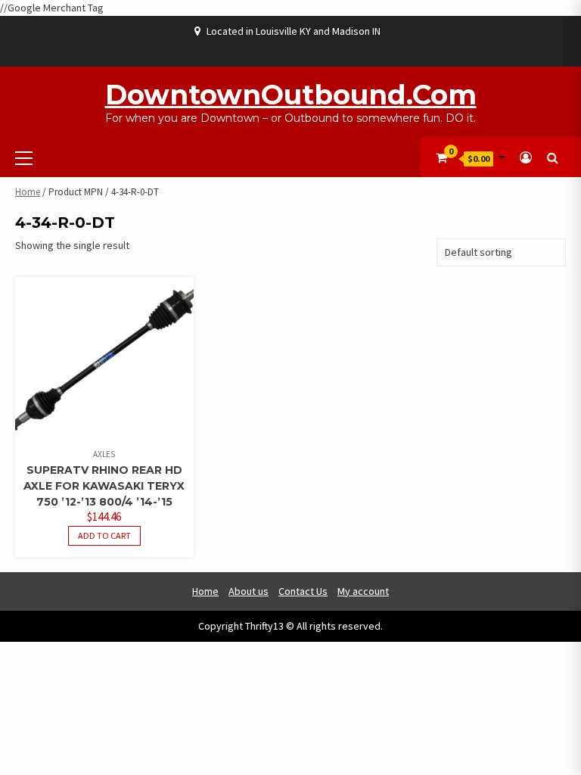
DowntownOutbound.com (291, 94)
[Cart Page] (441, 157)
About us (248, 591)
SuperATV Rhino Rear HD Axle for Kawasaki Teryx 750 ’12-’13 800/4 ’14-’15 (104, 486)
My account (363, 591)
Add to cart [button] (104, 535)
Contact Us (303, 591)
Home (27, 191)
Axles (104, 454)
